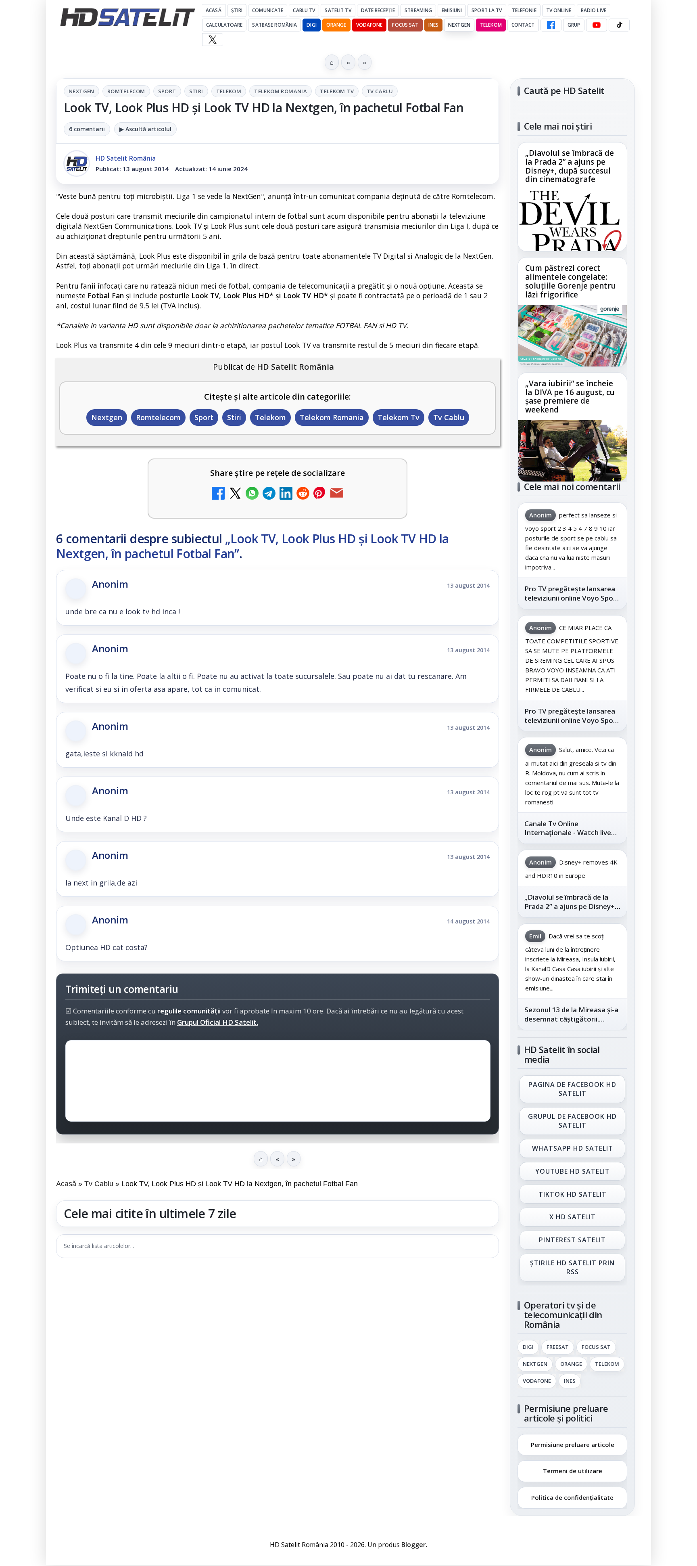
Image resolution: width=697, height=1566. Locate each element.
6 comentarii (87, 129)
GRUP (574, 24)
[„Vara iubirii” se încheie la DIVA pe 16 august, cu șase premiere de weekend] (572, 451)
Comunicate (267, 10)
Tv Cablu (380, 91)
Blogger (413, 1544)
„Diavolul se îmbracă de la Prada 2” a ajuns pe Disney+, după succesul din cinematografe (569, 166)
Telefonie (524, 10)
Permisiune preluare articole (572, 1444)
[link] (572, 196)
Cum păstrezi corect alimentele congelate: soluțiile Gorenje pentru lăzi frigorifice (570, 281)
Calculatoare (224, 24)
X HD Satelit (572, 1217)
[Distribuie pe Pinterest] (319, 494)
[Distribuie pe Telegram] (269, 494)
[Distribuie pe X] (235, 494)
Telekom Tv (337, 91)
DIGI (311, 24)
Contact (523, 24)
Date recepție (378, 10)
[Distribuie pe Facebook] (218, 494)
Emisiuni (452, 10)
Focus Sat (405, 24)
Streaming (418, 10)
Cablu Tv (304, 10)
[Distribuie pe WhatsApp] (252, 494)
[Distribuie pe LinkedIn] (286, 494)
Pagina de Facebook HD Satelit (572, 1089)
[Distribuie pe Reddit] (302, 494)
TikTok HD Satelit (572, 1194)
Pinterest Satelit (572, 1240)
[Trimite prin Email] (336, 494)
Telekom (491, 24)
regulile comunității (189, 1011)
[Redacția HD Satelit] (76, 163)
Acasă (213, 10)
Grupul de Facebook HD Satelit (572, 1121)
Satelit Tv (338, 10)
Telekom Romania (280, 91)
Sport (167, 91)
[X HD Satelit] (212, 39)
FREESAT (558, 1347)
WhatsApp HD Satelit (572, 1148)
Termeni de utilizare (572, 1471)
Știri (237, 10)
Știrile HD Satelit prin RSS (572, 1267)
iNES (433, 24)
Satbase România (274, 24)
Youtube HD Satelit (572, 1171)
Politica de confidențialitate (572, 1497)
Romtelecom (126, 91)
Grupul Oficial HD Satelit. (217, 1022)
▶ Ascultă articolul (145, 129)
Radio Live (593, 10)
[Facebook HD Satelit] (550, 25)
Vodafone (369, 24)
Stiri (196, 91)
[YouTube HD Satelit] (596, 25)
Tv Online (558, 10)
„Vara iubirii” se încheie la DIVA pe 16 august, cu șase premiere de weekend (570, 397)
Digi (528, 1347)
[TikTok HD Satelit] (619, 25)
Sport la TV (487, 10)
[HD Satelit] (127, 17)
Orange (336, 24)
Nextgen (459, 24)
